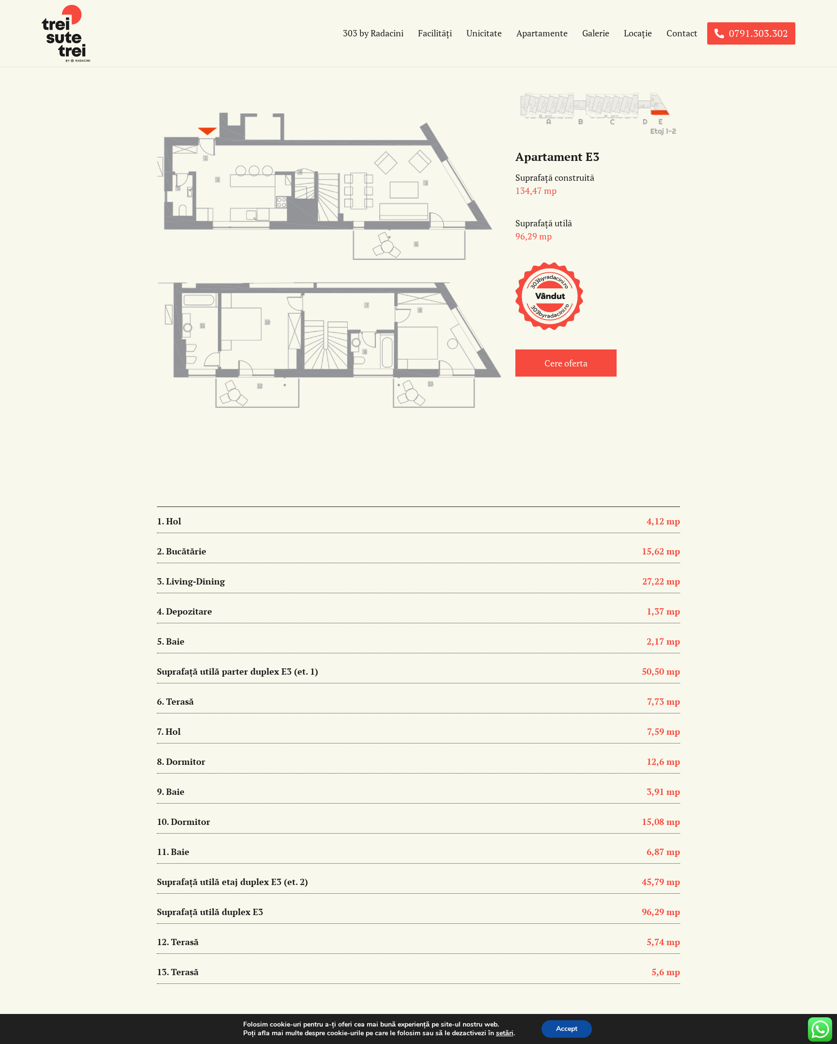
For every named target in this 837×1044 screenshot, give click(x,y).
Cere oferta (566, 363)
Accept (566, 1028)
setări (504, 1033)
